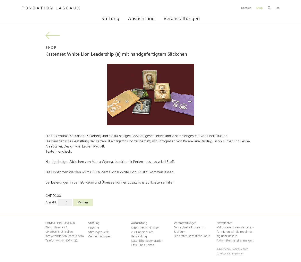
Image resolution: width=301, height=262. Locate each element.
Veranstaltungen (181, 19)
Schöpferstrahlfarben (145, 228)
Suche (269, 8)
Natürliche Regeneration (147, 240)
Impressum (238, 254)
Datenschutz (224, 254)
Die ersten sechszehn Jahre (192, 236)
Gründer (93, 228)
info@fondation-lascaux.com (64, 236)
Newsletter (224, 223)
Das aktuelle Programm (189, 227)
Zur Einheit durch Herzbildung (142, 234)
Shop (259, 8)
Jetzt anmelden (243, 240)
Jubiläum (180, 231)
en (278, 8)
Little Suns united (142, 245)
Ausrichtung (141, 19)
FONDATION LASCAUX (51, 8)
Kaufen (83, 202)
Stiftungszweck (98, 232)
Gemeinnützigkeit (100, 236)
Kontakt (246, 8)
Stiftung (110, 19)
